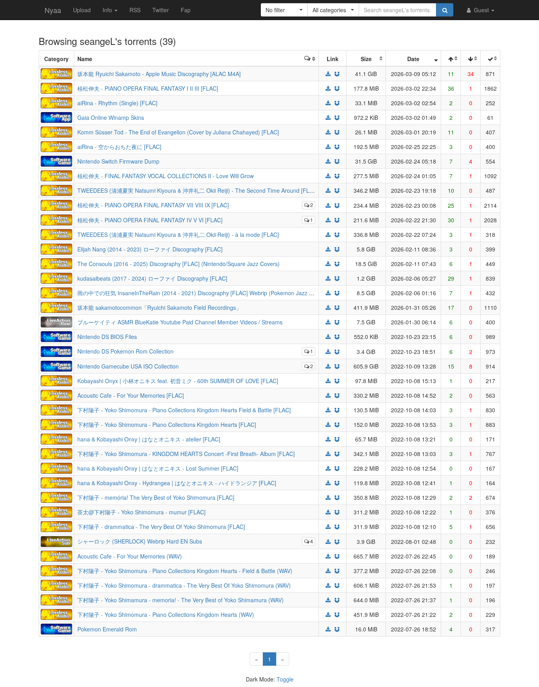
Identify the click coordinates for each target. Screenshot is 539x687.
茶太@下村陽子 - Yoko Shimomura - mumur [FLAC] (141, 512)
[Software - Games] (56, 160)
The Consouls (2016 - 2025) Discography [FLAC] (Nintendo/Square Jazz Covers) (178, 264)
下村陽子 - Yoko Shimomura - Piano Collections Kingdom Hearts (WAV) (165, 614)
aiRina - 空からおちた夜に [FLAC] (119, 147)
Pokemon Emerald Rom (107, 629)
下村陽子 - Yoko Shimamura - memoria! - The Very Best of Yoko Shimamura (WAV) (180, 600)
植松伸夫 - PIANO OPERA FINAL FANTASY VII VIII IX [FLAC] (153, 205)
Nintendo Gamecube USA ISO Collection (128, 366)
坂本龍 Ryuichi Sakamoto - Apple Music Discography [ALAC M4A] (159, 74)
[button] (284, 10)
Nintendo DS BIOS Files (107, 337)
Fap (186, 10)
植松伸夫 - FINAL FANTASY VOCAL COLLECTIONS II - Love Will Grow (165, 176)
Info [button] (108, 10)
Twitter (160, 10)
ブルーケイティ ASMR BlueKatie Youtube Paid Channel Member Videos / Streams (180, 322)
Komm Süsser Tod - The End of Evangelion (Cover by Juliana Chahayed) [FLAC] (178, 132)
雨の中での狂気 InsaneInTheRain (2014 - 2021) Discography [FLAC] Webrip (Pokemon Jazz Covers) (203, 293)
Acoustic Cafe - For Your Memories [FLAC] (130, 395)
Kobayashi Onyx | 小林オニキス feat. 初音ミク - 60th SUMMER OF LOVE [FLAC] (177, 381)
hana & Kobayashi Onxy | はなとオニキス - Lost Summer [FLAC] (157, 468)
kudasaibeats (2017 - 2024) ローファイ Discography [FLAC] (152, 278)
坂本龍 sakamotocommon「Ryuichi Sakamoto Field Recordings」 (159, 307)
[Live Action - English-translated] (56, 540)
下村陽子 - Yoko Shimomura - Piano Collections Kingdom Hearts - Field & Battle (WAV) (184, 571)
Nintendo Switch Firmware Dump (118, 161)
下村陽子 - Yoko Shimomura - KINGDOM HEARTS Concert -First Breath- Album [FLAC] (186, 454)
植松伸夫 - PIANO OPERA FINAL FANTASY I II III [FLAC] (147, 88)
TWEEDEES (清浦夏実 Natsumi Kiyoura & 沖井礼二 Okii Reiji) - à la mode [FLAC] (178, 234)
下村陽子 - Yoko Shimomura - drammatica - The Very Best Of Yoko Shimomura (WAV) (184, 585)
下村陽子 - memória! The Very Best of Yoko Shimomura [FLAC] (155, 497)
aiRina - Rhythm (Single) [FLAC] (117, 103)
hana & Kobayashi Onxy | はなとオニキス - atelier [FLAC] (148, 439)
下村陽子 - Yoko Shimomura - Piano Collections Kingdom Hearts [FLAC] (166, 424)
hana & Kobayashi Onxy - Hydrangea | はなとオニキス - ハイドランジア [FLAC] (176, 483)
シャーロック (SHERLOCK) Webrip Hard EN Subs (139, 541)
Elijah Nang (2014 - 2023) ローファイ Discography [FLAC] (150, 249)
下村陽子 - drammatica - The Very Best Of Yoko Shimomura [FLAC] (161, 527)
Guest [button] (481, 10)
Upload (82, 10)
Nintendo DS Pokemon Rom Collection (125, 351)
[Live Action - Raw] (56, 321)
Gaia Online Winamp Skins (110, 117)
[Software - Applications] (56, 117)
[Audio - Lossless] (56, 73)
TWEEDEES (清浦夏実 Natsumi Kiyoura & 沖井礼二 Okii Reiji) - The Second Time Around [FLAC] (197, 190)
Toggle (285, 679)
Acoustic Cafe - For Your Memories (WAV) (129, 556)
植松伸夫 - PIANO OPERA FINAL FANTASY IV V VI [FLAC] (150, 220)
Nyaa (53, 10)
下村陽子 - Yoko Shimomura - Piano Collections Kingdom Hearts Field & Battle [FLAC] (184, 410)
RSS (134, 10)
